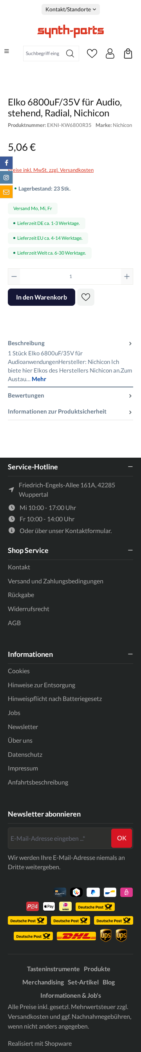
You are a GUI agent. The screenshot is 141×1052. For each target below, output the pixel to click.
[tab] (70, 361)
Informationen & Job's (70, 995)
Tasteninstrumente (53, 968)
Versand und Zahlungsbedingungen (55, 581)
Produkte (97, 968)
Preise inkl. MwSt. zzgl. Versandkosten (51, 170)
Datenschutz (25, 754)
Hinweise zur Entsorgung (41, 684)
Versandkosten (28, 1016)
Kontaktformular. (88, 530)
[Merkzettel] (92, 53)
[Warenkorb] (128, 53)
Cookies (19, 670)
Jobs (14, 712)
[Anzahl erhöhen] (127, 276)
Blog (109, 982)
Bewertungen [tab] (26, 395)
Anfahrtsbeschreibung (38, 782)
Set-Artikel (83, 982)
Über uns (20, 740)
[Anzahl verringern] (14, 276)
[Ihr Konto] (110, 53)
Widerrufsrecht (28, 608)
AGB (14, 622)
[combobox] (42, 53)
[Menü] (6, 51)
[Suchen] (70, 53)
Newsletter (23, 726)
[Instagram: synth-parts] (6, 177)
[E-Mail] (6, 191)
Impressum (23, 768)
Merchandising (43, 982)
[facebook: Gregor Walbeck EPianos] (6, 163)
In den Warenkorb (41, 297)
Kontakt (19, 567)
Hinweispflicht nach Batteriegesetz (55, 698)
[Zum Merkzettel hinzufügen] (85, 297)
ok (122, 838)
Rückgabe (21, 594)
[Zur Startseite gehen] (70, 31)
